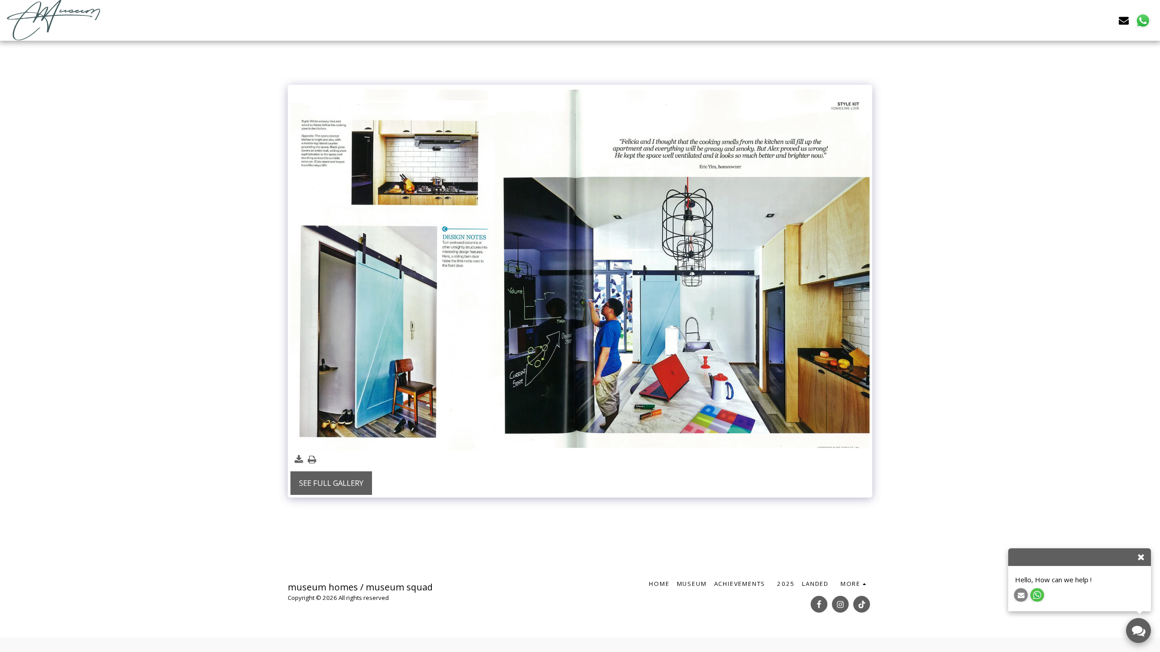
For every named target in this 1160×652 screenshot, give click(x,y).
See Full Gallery (331, 483)
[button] (1123, 20)
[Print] (312, 460)
